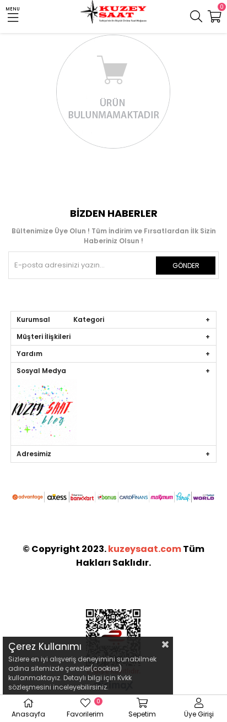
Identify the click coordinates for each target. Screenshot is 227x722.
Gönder (185, 265)
